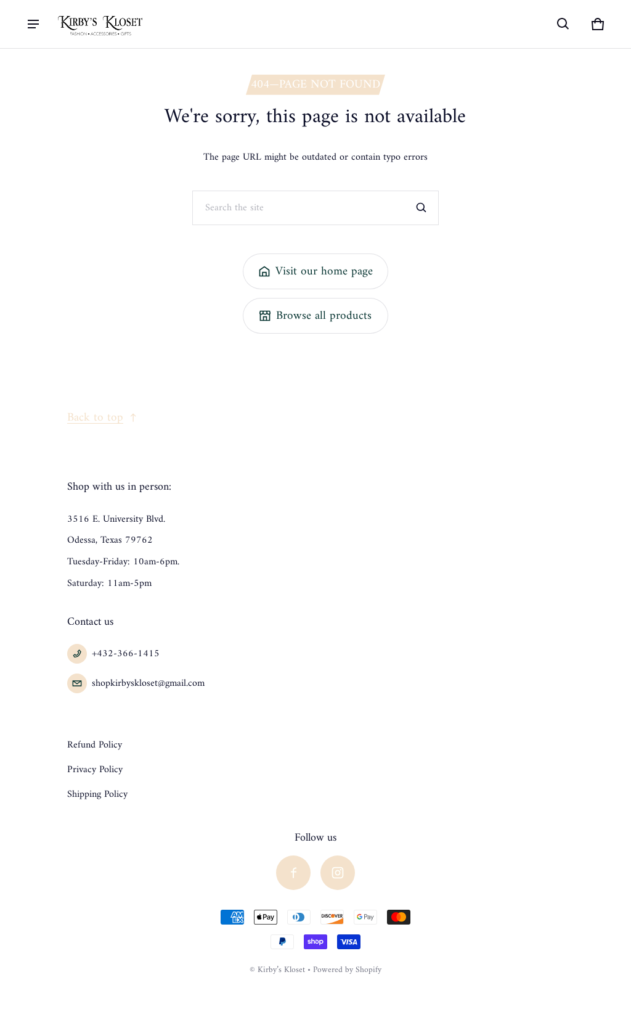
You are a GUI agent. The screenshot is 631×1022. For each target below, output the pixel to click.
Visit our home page (324, 271)
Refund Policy (94, 745)
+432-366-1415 (126, 653)
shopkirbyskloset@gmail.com (148, 683)
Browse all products (324, 315)
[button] (563, 24)
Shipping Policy (97, 794)
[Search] (421, 208)
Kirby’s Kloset (281, 970)
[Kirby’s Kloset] (101, 23)
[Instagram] (337, 872)
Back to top (95, 417)
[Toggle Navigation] (33, 24)
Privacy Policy (95, 769)
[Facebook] (293, 872)
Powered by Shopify (347, 970)
